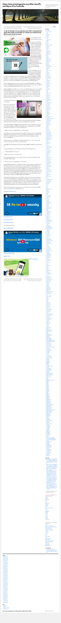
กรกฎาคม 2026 (5, 557)
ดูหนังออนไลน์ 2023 (49, 335)
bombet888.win (48, 80)
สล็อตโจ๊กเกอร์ (48, 415)
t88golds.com (48, 281)
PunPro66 (47, 213)
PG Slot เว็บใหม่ (48, 181)
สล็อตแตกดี (48, 413)
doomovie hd (47, 519)
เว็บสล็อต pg (48, 444)
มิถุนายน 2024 (5, 584)
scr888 (47, 244)
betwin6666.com (48, 75)
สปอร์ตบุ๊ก (47, 371)
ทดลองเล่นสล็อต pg (49, 339)
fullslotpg (47, 110)
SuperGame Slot (48, 280)
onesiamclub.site (48, 171)
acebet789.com (48, 51)
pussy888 (46, 532)
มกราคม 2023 (5, 601)
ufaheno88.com (48, 304)
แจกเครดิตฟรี (48, 449)
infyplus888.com (48, 123)
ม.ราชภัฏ (47, 365)
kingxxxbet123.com (49, 136)
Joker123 (47, 128)
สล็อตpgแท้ (48, 393)
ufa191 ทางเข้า (48, 295)
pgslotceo (47, 203)
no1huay (47, 167)
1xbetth (46, 513)
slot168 (47, 264)
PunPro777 (48, 215)
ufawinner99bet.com (49, 309)
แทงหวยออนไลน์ (49, 452)
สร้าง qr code (48, 376)
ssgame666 (48, 274)
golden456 (47, 114)
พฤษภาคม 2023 (5, 597)
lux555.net (47, 149)
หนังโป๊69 (47, 421)
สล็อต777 (47, 387)
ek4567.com (48, 96)
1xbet (47, 38)
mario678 (47, 153)
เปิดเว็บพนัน (48, 433)
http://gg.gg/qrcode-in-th (33, 258)
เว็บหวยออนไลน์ (48, 446)
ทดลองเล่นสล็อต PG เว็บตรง (50, 340)
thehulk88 (47, 286)
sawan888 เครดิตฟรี (49, 240)
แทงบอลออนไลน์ (49, 450)
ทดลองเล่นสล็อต (48, 338)
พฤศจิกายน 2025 (6, 566)
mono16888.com (48, 161)
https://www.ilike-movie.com (49, 540)
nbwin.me (47, 164)
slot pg (47, 263)
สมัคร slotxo (48, 372)
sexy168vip (48, 246)
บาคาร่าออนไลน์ (48, 356)
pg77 (47, 185)
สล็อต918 (47, 389)
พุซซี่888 (47, 364)
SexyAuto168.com (49, 248)
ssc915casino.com (48, 273)
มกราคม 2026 (5, 564)
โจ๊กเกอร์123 (48, 454)
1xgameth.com (48, 39)
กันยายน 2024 (5, 581)
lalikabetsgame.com (49, 138)
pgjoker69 (47, 192)
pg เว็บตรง (48, 183)
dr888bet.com (48, 95)
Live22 (47, 144)
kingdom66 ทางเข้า (49, 135)
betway (47, 74)
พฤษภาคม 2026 (5, 559)
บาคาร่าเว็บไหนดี (49, 357)
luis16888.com (48, 148)
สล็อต (47, 377)
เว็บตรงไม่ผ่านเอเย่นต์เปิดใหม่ (51, 438)
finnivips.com (48, 103)
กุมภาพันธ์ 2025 (5, 575)
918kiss (46, 524)
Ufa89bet (47, 298)
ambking (47, 57)
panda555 (47, 175)
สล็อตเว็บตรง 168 (49, 403)
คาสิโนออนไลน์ (48, 327)
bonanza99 (47, 81)
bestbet (47, 69)
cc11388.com (48, 88)
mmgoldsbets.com (48, 159)
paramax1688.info (48, 176)
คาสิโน (47, 326)
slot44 (46, 502)
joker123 (46, 497)
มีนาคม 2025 (5, 574)
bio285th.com (48, 76)
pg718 (47, 184)
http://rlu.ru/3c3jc (7, 256)
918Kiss (47, 43)
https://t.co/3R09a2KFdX (8, 228)
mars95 (47, 155)
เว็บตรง (47, 435)
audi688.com (48, 60)
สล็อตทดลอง (47, 511)
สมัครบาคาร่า (48, 375)
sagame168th (48, 238)
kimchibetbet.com (48, 134)
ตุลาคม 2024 (5, 580)
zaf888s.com (48, 322)
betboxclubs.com (48, 70)
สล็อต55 (47, 384)
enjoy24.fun (48, 97)
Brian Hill (15, 35)
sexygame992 (48, 253)
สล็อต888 (47, 388)
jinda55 (47, 126)
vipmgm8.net (48, 316)
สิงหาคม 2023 (5, 593)
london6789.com (48, 146)
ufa (46, 294)
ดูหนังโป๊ (46, 512)
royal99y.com (48, 234)
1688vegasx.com (48, 31)
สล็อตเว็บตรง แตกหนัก (49, 404)
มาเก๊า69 (47, 367)
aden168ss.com (48, 52)
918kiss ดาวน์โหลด (49, 44)
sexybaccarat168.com (49, 250)
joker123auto (48, 129)
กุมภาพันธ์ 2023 (5, 600)
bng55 (47, 79)
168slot (47, 33)
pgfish (47, 187)
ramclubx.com (48, 225)
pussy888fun (48, 223)
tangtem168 (48, 282)
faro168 (47, 101)
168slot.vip (48, 34)
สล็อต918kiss (48, 390)
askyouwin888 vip (49, 59)
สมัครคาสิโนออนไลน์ (49, 373)
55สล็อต (47, 40)
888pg (47, 41)
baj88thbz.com (48, 65)
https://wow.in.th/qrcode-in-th (9, 253)
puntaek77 (47, 218)
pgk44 (47, 193)
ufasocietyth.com (48, 308)
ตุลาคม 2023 (5, 591)
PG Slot (47, 178)
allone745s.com (48, 54)
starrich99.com (48, 276)
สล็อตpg (47, 392)
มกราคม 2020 (5, 602)
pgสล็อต (47, 209)
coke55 (47, 90)
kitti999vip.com (48, 137)
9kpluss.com (48, 48)
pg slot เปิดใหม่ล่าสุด (49, 179)
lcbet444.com (48, 139)
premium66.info (48, 211)
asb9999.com (48, 58)
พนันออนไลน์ (48, 361)
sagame (47, 237)
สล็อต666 (47, 386)
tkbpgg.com (48, 290)
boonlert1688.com (48, 83)
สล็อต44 (47, 383)
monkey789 (48, 160)
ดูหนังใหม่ (47, 336)
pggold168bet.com (49, 189)
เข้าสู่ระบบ (5, 605)
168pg (47, 32)
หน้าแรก (5, 22)
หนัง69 (47, 417)
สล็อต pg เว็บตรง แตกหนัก (50, 380)
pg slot (46, 515)
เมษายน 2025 (5, 573)
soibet (47, 269)
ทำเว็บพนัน (48, 351)
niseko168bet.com (48, 165)
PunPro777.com (48, 216)
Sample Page (10, 22)
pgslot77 (47, 198)
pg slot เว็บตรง (48, 180)
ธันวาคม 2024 (5, 577)
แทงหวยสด (48, 451)
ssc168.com (48, 272)
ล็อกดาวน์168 (48, 370)
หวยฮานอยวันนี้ (48, 423)
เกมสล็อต (47, 429)
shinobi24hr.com (48, 255)
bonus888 (47, 82)
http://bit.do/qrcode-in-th (8, 216)
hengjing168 (48, 117)
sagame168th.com (48, 239)
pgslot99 (47, 200)
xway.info (47, 320)
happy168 (47, 115)
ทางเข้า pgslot (48, 344)
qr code (40, 39)
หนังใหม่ (47, 422)
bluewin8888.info (48, 78)
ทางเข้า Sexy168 (48, 345)
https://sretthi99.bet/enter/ (49, 118)
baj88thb (47, 64)
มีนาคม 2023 (5, 599)
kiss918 (46, 516)
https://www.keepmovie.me (49, 541)
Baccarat (47, 63)
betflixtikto (47, 72)
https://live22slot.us (48, 538)
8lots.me (47, 42)
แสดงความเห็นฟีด (6, 607)
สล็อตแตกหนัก (48, 414)
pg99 (47, 186)
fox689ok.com (48, 106)
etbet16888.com (48, 99)
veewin (47, 312)
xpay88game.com (48, 319)
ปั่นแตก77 (47, 360)
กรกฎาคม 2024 (5, 583)
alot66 (47, 55)
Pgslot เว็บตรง (48, 195)
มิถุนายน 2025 (5, 571)
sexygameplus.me (48, 254)
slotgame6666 (48, 265)
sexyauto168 (48, 247)
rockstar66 (47, 231)
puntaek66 (47, 217)
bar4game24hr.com (49, 66)
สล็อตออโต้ (48, 400)
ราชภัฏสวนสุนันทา (49, 369)
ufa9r (47, 300)
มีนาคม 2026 (5, 561)
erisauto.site (48, 98)
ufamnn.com (48, 305)
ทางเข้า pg (48, 342)
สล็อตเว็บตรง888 (48, 407)
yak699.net (47, 321)
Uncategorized (48, 310)
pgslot (46, 506)
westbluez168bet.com (49, 318)
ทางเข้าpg (47, 348)
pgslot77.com (48, 199)
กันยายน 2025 (5, 568)
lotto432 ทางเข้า (48, 147)
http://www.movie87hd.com (49, 529)
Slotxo (47, 266)
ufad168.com (48, 302)
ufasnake (47, 307)
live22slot (47, 145)
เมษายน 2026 (5, 560)
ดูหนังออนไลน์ (48, 334)
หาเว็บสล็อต (48, 425)
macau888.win (48, 151)
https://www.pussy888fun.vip (49, 507)
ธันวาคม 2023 (5, 590)
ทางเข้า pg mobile (49, 343)
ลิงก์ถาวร (26, 276)
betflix (47, 71)
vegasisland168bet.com (49, 313)
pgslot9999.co (48, 201)
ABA (47, 49)
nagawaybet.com (48, 162)
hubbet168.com (48, 119)
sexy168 (47, 245)
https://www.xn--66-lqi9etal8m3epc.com (51, 526)
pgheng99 (47, 191)
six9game (47, 258)
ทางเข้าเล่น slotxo (49, 350)
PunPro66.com (48, 214)
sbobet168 (47, 241)
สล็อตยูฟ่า (47, 397)
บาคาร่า (47, 353)
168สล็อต (47, 35)
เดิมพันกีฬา (48, 432)
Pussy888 (47, 222)
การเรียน (47, 325)
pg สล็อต (47, 182)
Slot (46, 261)
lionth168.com (48, 142)
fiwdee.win (48, 105)
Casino (47, 87)
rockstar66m (48, 232)
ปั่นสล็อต (47, 358)
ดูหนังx (47, 333)
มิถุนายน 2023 (5, 596)
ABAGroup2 (48, 50)
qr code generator (20, 276)
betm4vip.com (48, 73)
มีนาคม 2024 (5, 587)
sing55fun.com (48, 256)
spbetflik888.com (48, 270)
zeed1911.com (48, 323)
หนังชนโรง (48, 418)
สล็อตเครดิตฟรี (48, 401)
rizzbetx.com (48, 230)
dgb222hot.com (48, 92)
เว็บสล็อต (47, 443)
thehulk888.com (48, 287)
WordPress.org (5, 608)
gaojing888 (48, 112)
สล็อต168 (47, 381)
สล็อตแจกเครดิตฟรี (49, 412)
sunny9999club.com (49, 279)
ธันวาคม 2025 (5, 565)
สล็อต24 (47, 382)
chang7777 (47, 89)
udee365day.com (48, 293)
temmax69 (47, 285)
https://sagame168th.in (48, 527)
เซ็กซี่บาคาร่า (48, 431)
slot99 (46, 500)
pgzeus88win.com (48, 207)
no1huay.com (48, 168)
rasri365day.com (48, 226)
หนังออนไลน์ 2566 (49, 420)
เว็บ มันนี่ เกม (48, 434)
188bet (47, 36)
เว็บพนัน (47, 440)
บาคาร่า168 (48, 355)
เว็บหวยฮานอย (48, 447)
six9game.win (48, 259)
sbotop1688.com (48, 242)
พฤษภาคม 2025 (5, 572)
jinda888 (47, 127)
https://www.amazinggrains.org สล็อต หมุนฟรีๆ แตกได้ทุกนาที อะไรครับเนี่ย (22, 5)
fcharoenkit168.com (49, 102)
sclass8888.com (48, 243)
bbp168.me (48, 67)
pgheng (47, 190)
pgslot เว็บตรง (47, 536)
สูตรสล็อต (47, 416)
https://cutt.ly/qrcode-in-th (8, 222)
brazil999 (47, 84)
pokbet (47, 210)
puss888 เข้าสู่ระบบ (49, 221)
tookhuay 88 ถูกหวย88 (49, 291)
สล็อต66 (47, 385)
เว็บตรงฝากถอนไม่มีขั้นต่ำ (50, 437)
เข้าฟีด (4, 606)
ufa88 (47, 297)
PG (46, 177)
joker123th (47, 130)
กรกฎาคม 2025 (5, 570)
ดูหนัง (47, 332)
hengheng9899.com (49, 116)
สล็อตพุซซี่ (48, 396)
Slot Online (48, 262)
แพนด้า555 (48, 453)
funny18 (47, 111)
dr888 (47, 94)
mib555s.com (48, 158)
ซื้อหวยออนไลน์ (47, 545)
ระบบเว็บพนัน (48, 368)
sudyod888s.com (48, 278)
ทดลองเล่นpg (48, 337)
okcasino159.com (48, 169)
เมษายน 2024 (5, 586)
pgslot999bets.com (49, 202)
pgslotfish (47, 205)
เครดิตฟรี (47, 430)
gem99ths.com (48, 113)
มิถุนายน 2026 (5, 558)
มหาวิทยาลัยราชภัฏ (49, 366)
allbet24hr (47, 53)
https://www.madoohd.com (49, 525)
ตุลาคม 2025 (5, 567)
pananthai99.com (48, 174)
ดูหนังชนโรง (47, 542)
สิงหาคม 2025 (5, 569)
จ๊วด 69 (47, 328)
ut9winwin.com (48, 311)
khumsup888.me (48, 132)
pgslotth (47, 206)
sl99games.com (48, 260)
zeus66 (47, 324)
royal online (48, 233)
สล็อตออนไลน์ (48, 399)
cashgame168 (48, 86)
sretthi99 (47, 271)
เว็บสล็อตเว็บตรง (49, 445)
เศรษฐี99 (47, 448)
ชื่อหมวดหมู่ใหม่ (48, 329)
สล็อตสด (47, 398)
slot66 (46, 501)
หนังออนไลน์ (48, 419)
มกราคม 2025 (5, 576)
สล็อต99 (47, 391)
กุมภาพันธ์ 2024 (5, 588)
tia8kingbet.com (48, 288)
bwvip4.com (48, 85)
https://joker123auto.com (48, 528)
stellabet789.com (48, 277)
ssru (47, 275)
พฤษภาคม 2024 (5, 585)
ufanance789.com (48, 306)
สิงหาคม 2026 (5, 556)
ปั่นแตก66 (47, 359)
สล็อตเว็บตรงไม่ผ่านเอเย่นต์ (50, 409)
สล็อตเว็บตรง (48, 402)
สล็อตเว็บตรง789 (48, 405)
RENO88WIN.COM (49, 227)
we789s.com (48, 317)
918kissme (47, 47)
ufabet (47, 301)
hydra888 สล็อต (48, 120)
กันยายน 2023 (5, 592)
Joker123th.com (48, 131)
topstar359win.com (49, 292)
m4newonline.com (49, 150)
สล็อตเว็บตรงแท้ (48, 408)
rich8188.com (48, 229)
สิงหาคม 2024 (5, 582)
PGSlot (47, 194)
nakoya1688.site (48, 163)
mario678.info (48, 154)
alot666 (47, 56)
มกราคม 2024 (5, 589)
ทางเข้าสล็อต (48, 349)
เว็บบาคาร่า (47, 543)
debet (47, 91)
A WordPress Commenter (50, 549)
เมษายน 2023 (5, 598)
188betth (47, 37)
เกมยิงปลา (48, 428)
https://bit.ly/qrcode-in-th (8, 219)
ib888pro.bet (48, 121)
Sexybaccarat (48, 249)
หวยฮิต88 (47, 424)
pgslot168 (47, 197)
